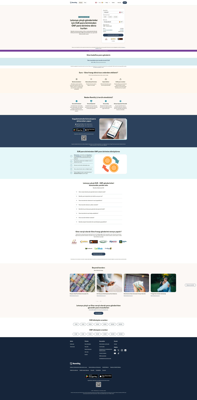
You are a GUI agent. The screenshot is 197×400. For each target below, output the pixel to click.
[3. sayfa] (99, 301)
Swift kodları (102, 346)
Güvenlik (92, 370)
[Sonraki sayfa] (100, 301)
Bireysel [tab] (80, 2)
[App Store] (90, 129)
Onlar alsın (105, 19)
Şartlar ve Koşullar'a (98, 67)
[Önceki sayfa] (96, 301)
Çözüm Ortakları (102, 353)
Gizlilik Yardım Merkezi (84, 370)
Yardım (113, 2)
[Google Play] (78, 129)
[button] (96, 2)
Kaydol (124, 2)
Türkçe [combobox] (106, 2)
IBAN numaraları (102, 355)
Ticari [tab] (85, 2)
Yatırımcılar (72, 346)
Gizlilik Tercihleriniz (74, 370)
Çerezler (104, 370)
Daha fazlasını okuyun (74, 295)
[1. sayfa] (97, 301)
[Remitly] (73, 2)
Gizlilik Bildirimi (105, 367)
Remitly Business (88, 349)
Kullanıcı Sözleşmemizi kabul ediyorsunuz (78, 367)
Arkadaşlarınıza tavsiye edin (105, 358)
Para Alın (86, 346)
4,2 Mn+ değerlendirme (84, 124)
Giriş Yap (119, 2)
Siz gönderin (105, 10)
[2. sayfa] (98, 301)
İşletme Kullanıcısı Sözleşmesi (95, 367)
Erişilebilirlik (98, 370)
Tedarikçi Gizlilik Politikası (115, 367)
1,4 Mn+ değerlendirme (84, 126)
